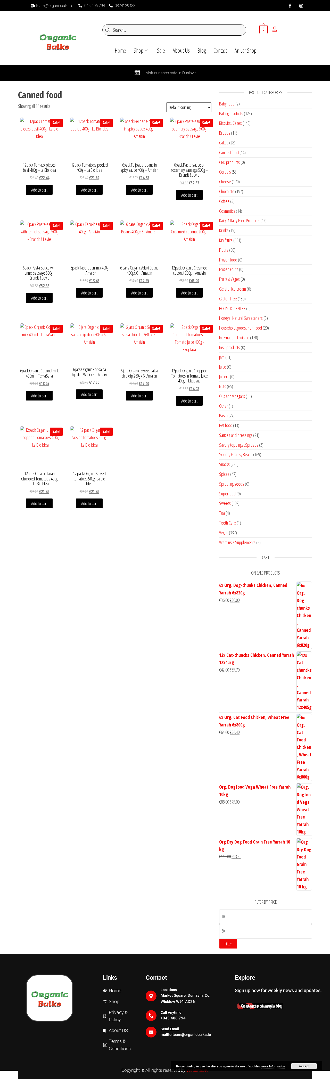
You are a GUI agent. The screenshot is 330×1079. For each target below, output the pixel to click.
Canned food (229, 152)
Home (120, 50)
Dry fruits (226, 240)
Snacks (224, 464)
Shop (138, 50)
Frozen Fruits (228, 269)
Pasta (223, 415)
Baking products (231, 113)
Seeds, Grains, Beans (235, 454)
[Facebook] (290, 6)
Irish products (229, 347)
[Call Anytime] (151, 1015)
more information (273, 1066)
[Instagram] (301, 6)
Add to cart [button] (39, 190)
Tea (222, 513)
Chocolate (226, 191)
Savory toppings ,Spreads (238, 445)
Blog (201, 50)
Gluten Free (228, 299)
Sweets (225, 503)
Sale (161, 50)
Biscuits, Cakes (230, 123)
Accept (304, 1066)
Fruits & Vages (229, 279)
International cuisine (234, 337)
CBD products (229, 162)
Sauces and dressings (235, 435)
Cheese (225, 181)
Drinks (223, 230)
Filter (228, 944)
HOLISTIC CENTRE (232, 308)
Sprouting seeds (231, 484)
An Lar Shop (246, 50)
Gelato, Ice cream (232, 289)
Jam (222, 357)
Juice (222, 367)
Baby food (227, 104)
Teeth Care (227, 523)
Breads (224, 133)
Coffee (224, 201)
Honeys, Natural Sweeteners (241, 318)
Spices (224, 474)
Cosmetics (227, 211)
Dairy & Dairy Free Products (239, 220)
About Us (181, 50)
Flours (223, 250)
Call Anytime (171, 1012)
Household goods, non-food (240, 328)
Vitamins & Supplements (237, 542)
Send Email (170, 1029)
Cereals (225, 172)
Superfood (227, 494)
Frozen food (228, 260)
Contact (220, 50)
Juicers (224, 376)
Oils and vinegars (232, 396)
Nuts (222, 386)
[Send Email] (151, 1032)
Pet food (225, 425)
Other (223, 406)
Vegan (223, 532)
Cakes (223, 143)
